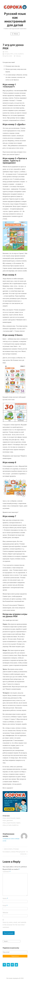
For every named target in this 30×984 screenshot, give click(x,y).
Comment (6, 872)
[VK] (8, 964)
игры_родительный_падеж (11, 823)
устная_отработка (19, 53)
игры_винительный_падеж (11, 818)
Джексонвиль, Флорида (11, 849)
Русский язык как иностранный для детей (15, 19)
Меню (16, 34)
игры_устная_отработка (10, 825)
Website (5, 912)
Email (5, 906)
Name (5, 898)
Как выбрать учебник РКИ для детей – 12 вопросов (15, 853)
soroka (6, 51)
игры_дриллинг (8, 820)
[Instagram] (12, 964)
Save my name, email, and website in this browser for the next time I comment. (14, 925)
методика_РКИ (8, 53)
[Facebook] (4, 964)
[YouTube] (16, 964)
